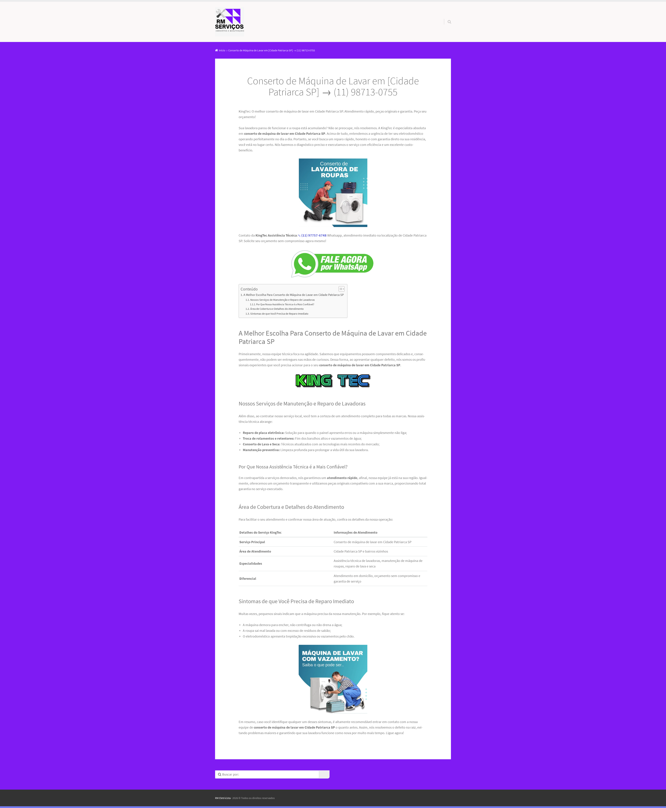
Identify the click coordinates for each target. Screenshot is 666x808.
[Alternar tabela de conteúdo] (340, 289)
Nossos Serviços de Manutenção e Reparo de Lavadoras (282, 299)
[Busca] (446, 17)
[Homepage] (229, 21)
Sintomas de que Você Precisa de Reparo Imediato (279, 313)
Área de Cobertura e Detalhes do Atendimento (277, 308)
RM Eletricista (223, 798)
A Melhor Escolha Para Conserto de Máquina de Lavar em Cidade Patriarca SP (294, 295)
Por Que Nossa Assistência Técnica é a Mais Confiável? (285, 304)
